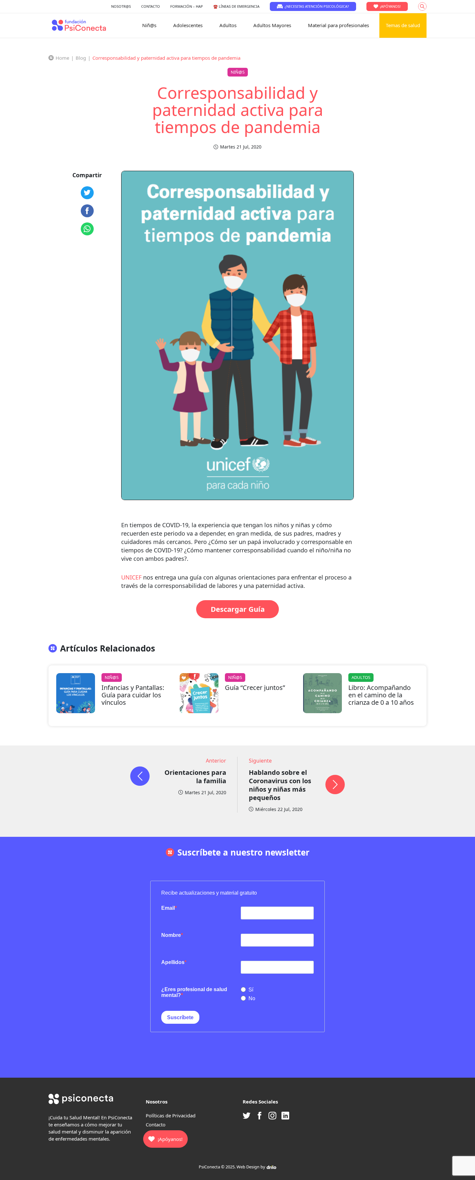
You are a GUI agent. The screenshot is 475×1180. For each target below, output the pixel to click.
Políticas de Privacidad (170, 1115)
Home (62, 58)
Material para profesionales (338, 25)
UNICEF (131, 577)
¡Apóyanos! (390, 6)
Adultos (228, 25)
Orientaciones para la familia (195, 776)
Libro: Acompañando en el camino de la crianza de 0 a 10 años (381, 695)
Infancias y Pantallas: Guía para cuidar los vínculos (132, 695)
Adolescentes (188, 25)
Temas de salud (403, 25)
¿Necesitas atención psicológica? (317, 6)
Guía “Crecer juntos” (255, 687)
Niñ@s (149, 25)
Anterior (216, 760)
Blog (81, 58)
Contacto (155, 1124)
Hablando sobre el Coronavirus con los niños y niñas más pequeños (280, 785)
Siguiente (260, 760)
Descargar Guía (238, 609)
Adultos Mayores (272, 25)
